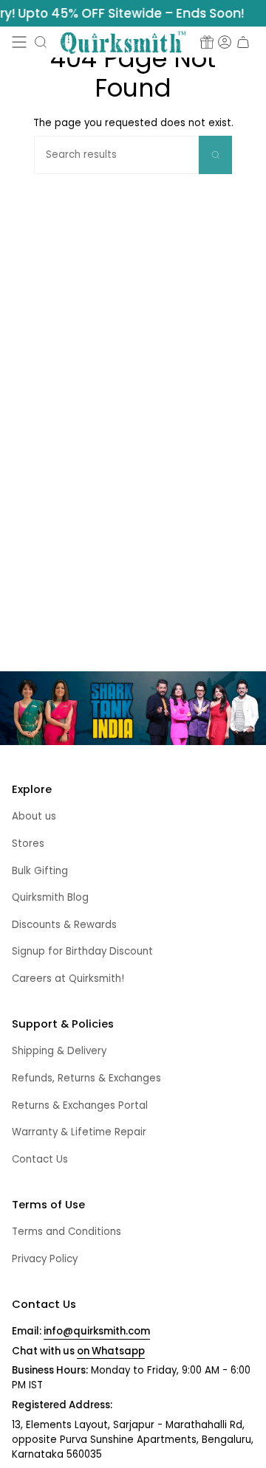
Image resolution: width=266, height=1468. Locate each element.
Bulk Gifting (40, 871)
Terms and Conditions (66, 1232)
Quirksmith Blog (50, 897)
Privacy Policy (45, 1259)
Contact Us (40, 1159)
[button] (40, 42)
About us (34, 816)
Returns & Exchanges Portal (80, 1105)
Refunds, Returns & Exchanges (86, 1078)
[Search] (215, 155)
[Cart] (243, 42)
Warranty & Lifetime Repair (79, 1132)
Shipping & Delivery (59, 1051)
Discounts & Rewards (64, 925)
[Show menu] (19, 42)
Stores (28, 844)
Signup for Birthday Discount (82, 951)
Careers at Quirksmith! (68, 979)
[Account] (224, 42)
